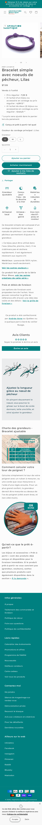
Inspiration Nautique (20, 799)
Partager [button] (9, 180)
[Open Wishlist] (30, 12)
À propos (9, 604)
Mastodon (9, 775)
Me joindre (10, 692)
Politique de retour (14, 618)
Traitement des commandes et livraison (19, 611)
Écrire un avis (21, 348)
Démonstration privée (15, 706)
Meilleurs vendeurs (14, 666)
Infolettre (9, 743)
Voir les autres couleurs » (15, 268)
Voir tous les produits (15, 677)
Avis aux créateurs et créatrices (20, 717)
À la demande (19, 578)
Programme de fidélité (15, 655)
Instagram (9, 754)
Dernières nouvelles (14, 728)
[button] (5, 12)
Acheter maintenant (21, 165)
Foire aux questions (14, 624)
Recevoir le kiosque (14, 711)
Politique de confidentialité (18, 629)
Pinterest (9, 759)
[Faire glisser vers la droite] (26, 62)
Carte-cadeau (11, 671)
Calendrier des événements (18, 644)
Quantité (6, 145)
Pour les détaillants (14, 722)
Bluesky (8, 770)
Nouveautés (10, 661)
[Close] (40, 804)
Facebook (9, 748)
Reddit (8, 765)
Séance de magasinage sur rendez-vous (17, 699)
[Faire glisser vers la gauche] (15, 62)
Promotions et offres (15, 650)
